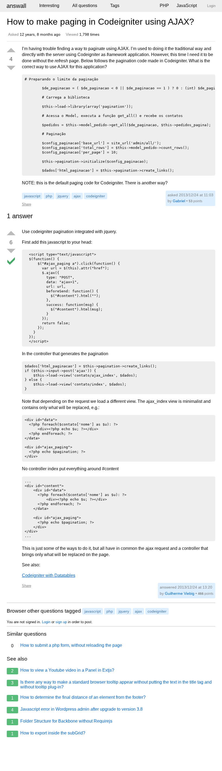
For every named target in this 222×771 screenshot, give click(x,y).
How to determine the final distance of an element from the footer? (78, 697)
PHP (164, 5)
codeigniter (95, 196)
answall (16, 5)
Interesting (49, 5)
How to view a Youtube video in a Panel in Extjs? (62, 670)
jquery (63, 196)
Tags (114, 5)
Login (46, 622)
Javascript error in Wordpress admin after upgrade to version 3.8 (77, 709)
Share (26, 204)
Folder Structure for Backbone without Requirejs (61, 721)
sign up (61, 622)
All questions (84, 5)
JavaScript (187, 5)
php (49, 196)
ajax (77, 196)
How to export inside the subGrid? (48, 733)
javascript (32, 196)
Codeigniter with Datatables (48, 575)
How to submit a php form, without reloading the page (66, 645)
